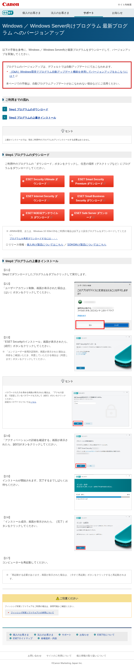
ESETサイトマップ (23, 638)
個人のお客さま (31, 12)
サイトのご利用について (59, 655)
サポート (89, 12)
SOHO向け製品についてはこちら (86, 244)
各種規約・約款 (49, 638)
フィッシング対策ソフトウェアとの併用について (32, 612)
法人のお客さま (60, 12)
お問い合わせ (35, 655)
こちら (33, 402)
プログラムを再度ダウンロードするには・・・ (34, 238)
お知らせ (117, 12)
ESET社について (106, 634)
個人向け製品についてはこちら (45, 244)
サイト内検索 (125, 4)
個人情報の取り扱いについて (91, 655)
